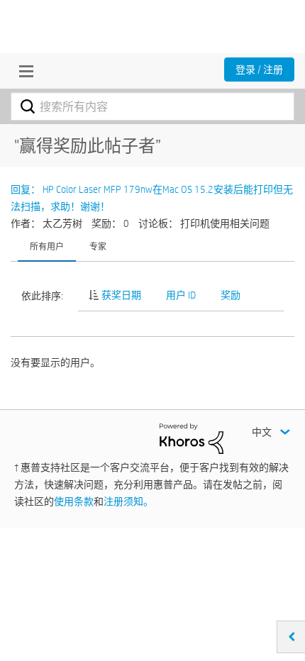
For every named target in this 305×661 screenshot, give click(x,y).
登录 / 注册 (259, 69)
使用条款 (74, 501)
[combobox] (152, 106)
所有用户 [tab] (47, 246)
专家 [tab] (97, 246)
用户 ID (181, 295)
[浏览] (23, 71)
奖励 (230, 295)
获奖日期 (121, 295)
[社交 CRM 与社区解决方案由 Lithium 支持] (191, 437)
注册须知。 (128, 501)
